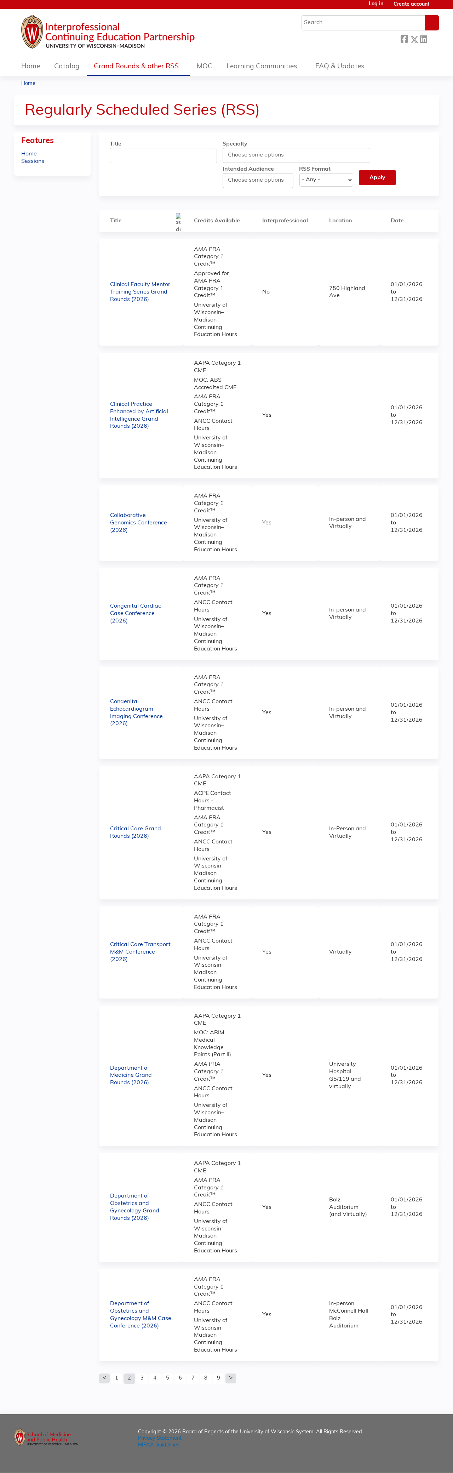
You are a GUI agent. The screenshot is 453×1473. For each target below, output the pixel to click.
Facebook (404, 38)
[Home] (129, 33)
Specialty (235, 144)
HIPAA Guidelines (158, 1445)
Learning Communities (261, 66)
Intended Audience (248, 169)
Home (30, 66)
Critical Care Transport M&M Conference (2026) (140, 952)
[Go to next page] (230, 1378)
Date (397, 221)
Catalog (67, 66)
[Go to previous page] (104, 1378)
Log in (376, 4)
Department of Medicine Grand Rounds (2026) (131, 1075)
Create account (411, 4)
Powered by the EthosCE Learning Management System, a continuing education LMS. (414, 1461)
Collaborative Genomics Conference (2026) (138, 523)
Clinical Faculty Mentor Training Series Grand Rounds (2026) (140, 292)
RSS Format (315, 169)
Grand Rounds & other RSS (136, 66)
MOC (204, 66)
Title (115, 144)
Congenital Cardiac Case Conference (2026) (135, 613)
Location (340, 221)
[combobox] (259, 155)
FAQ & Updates (340, 66)
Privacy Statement (160, 1438)
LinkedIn (423, 38)
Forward (432, 38)
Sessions (32, 161)
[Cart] (437, 7)
